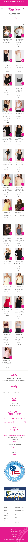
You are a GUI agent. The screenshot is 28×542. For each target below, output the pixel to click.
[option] (14, 1)
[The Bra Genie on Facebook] (11, 430)
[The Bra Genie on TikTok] (17, 430)
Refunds (6, 518)
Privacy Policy (14, 529)
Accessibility (14, 534)
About (5, 510)
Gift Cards (6, 521)
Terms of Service (14, 531)
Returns (6, 515)
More (14, 441)
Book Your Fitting (19, 507)
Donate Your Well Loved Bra (19, 511)
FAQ (16, 517)
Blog (16, 514)
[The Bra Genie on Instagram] (14, 430)
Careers (17, 522)
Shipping (6, 513)
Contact (6, 507)
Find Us (17, 520)
